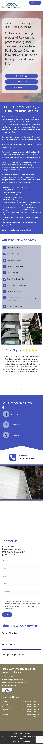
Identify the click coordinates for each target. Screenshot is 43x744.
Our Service (15, 425)
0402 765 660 (26, 458)
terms (15, 733)
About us (14, 414)
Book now (15, 435)
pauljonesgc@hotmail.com (13, 549)
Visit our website (10, 555)
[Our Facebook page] (4, 560)
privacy (21, 733)
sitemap (27, 733)
